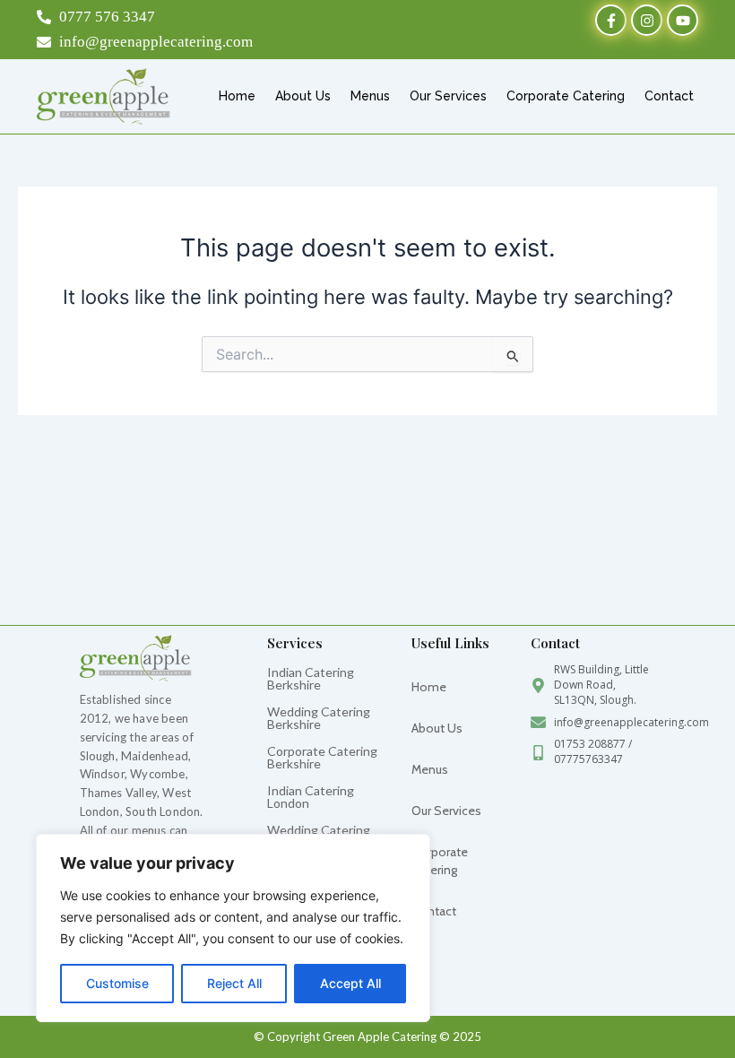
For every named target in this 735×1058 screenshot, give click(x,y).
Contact (669, 96)
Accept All (350, 983)
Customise (117, 983)
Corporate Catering (565, 96)
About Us (303, 96)
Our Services (448, 96)
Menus (370, 96)
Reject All (234, 983)
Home (237, 96)
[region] (233, 928)
